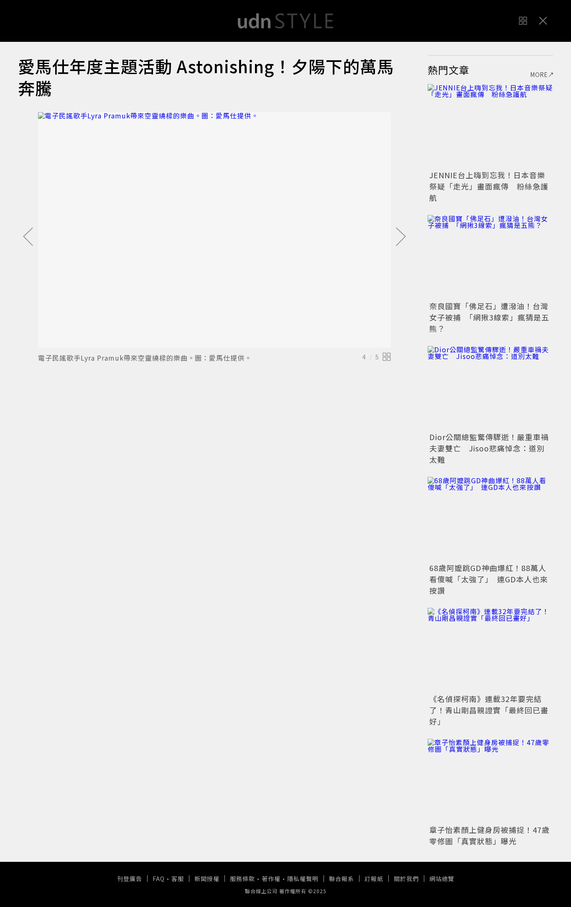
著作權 (271, 878)
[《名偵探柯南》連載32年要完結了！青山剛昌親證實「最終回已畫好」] (490, 650)
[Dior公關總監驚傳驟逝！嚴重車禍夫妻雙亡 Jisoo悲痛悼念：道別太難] (490, 388)
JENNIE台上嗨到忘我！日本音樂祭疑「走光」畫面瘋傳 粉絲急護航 (488, 186)
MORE (539, 74)
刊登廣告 (129, 878)
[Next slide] (401, 237)
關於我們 (406, 878)
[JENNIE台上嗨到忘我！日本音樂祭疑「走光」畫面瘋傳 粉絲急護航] (490, 126)
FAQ (159, 878)
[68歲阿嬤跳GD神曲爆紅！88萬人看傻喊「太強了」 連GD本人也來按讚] (490, 519)
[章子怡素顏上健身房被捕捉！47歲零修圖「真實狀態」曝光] (490, 780)
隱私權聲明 (303, 878)
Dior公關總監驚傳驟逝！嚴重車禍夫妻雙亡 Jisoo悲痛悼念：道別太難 (489, 448)
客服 (177, 878)
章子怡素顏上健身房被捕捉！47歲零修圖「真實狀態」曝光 (489, 835)
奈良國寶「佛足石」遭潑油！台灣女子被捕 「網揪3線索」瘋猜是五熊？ (489, 317)
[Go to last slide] (28, 237)
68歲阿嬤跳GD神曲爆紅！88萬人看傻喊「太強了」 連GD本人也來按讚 (488, 579)
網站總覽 (441, 878)
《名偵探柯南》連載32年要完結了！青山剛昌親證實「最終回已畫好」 (488, 710)
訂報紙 (374, 878)
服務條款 (242, 878)
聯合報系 (341, 878)
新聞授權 (206, 878)
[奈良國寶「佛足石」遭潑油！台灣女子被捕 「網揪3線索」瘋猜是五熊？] (490, 257)
